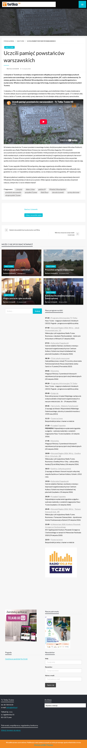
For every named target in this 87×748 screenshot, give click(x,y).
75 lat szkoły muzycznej (60, 358)
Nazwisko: (48, 667)
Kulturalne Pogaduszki (60, 343)
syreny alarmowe (73, 192)
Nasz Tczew (20, 41)
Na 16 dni (23, 659)
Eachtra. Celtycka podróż (61, 469)
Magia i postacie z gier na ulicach (17, 298)
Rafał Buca (44, 192)
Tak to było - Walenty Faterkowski (64, 406)
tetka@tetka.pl (11, 707)
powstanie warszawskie (13, 192)
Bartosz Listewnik (13, 69)
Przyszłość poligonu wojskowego (59, 270)
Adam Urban (30, 189)
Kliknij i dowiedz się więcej (10, 730)
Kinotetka (55, 371)
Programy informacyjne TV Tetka (64, 318)
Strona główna (9, 41)
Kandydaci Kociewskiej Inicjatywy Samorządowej (59, 297)
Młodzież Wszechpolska (57, 189)
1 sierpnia (18, 189)
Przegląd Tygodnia (58, 425)
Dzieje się (54, 393)
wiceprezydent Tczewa (12, 195)
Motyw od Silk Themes (43, 745)
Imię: (46, 658)
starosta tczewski (58, 192)
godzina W (42, 189)
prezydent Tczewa (31, 192)
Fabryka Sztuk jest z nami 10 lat (16, 270)
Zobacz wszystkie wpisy (33, 215)
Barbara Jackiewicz (9, 273)
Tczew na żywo (57, 418)
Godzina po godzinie (12, 659)
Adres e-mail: (50, 675)
